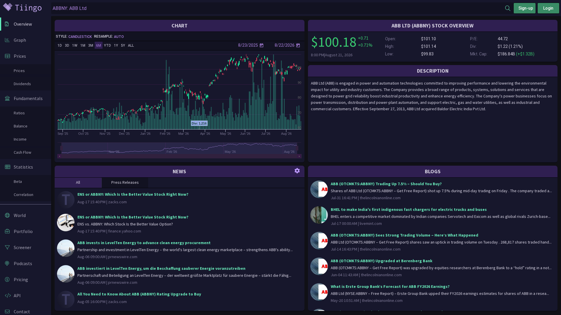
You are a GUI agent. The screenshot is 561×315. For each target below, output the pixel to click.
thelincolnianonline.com (380, 197)
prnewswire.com (122, 256)
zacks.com (117, 201)
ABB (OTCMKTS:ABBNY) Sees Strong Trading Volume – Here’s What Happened (404, 235)
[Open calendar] (261, 45)
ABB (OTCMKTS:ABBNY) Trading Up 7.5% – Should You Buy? (386, 183)
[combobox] (278, 8)
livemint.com (371, 223)
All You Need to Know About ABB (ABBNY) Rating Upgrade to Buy (139, 294)
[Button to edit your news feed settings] (297, 170)
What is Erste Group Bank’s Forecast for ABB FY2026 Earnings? (390, 286)
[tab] (78, 183)
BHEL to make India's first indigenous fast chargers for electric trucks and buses (409, 209)
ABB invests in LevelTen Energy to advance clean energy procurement (144, 242)
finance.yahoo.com (124, 231)
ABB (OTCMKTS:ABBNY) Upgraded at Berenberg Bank (381, 260)
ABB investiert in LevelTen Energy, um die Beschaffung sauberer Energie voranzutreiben (161, 268)
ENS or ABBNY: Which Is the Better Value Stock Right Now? (132, 194)
